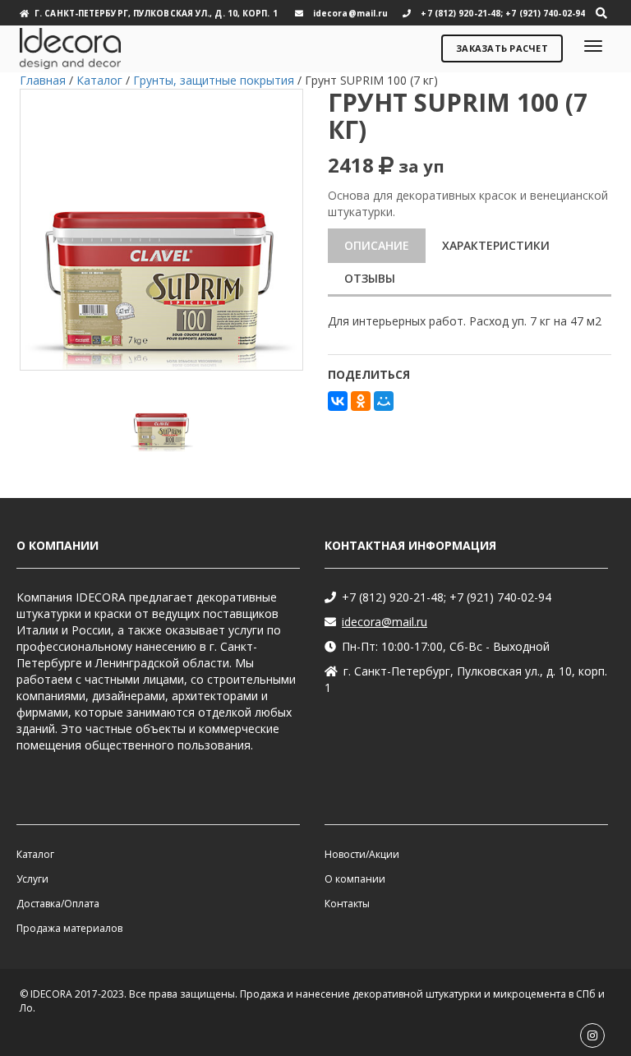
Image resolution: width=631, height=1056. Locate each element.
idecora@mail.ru (384, 621)
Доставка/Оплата (57, 904)
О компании (355, 879)
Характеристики (496, 245)
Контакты (347, 904)
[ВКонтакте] (338, 401)
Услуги (32, 879)
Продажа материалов (69, 928)
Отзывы (369, 278)
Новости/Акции (362, 854)
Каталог (35, 854)
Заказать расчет (502, 48)
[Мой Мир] (384, 401)
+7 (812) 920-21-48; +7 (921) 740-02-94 (446, 597)
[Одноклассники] (361, 401)
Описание (376, 245)
